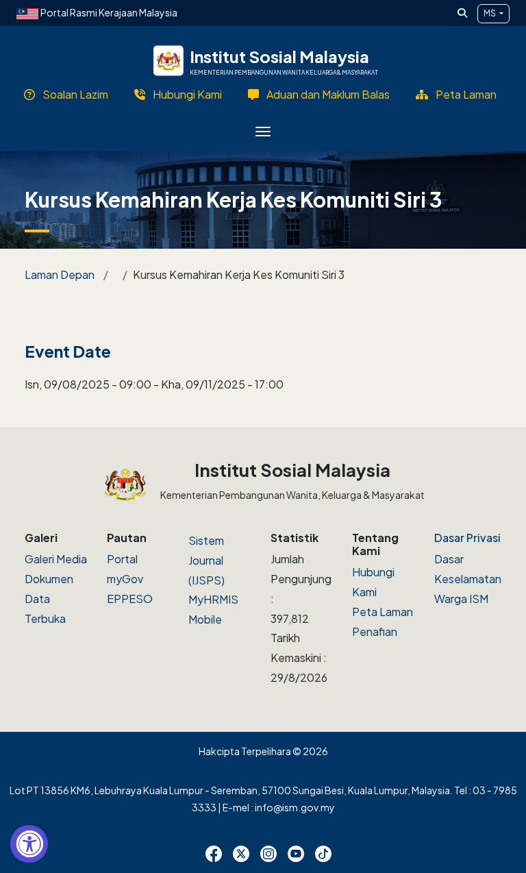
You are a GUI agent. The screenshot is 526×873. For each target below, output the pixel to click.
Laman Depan (60, 274)
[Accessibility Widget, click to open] (29, 844)
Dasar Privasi (467, 537)
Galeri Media (56, 559)
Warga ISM (461, 598)
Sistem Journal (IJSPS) (206, 560)
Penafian (374, 631)
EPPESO (130, 598)
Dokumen (49, 578)
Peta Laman (382, 611)
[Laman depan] (169, 61)
